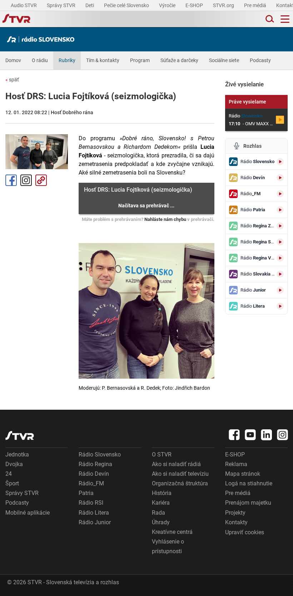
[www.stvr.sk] (19, 435)
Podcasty (260, 60)
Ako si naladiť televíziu (180, 473)
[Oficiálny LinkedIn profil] (266, 435)
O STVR (162, 454)
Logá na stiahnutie (248, 483)
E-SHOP (194, 5)
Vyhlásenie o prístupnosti (168, 546)
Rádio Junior (95, 522)
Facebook (11, 180)
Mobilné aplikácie (27, 512)
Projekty (235, 512)
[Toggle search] (269, 19)
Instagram (26, 180)
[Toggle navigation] (285, 19)
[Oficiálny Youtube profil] (250, 435)
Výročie (168, 5)
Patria (86, 493)
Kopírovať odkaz (41, 180)
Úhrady (161, 522)
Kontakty (236, 522)
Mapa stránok (242, 473)
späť (12, 79)
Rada (158, 512)
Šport (12, 483)
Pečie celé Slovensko (127, 5)
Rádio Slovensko (100, 454)
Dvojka (14, 464)
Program (140, 60)
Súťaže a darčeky (179, 60)
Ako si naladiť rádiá (176, 464)
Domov (13, 60)
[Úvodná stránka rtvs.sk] (16, 19)
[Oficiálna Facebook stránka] (234, 435)
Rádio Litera (94, 512)
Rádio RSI (91, 502)
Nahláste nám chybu (165, 219)
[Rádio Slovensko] (42, 39)
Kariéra (161, 502)
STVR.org (224, 5)
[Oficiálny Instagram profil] (282, 435)
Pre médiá (255, 5)
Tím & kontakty (102, 60)
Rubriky (67, 60)
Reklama (236, 464)
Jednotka (17, 454)
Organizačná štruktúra (180, 483)
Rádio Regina (95, 464)
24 (8, 473)
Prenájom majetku (248, 502)
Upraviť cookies (244, 532)
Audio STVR (24, 5)
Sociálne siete (224, 60)
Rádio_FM (91, 483)
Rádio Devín (94, 473)
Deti (90, 5)
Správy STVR (61, 5)
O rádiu (40, 60)
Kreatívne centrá (172, 532)
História (162, 493)
